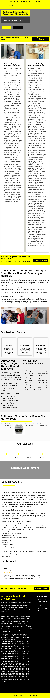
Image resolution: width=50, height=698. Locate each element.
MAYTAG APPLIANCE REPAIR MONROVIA (25, 1)
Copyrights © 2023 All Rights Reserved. (25, 695)
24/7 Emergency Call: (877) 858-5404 (14, 39)
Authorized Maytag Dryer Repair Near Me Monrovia (15, 257)
